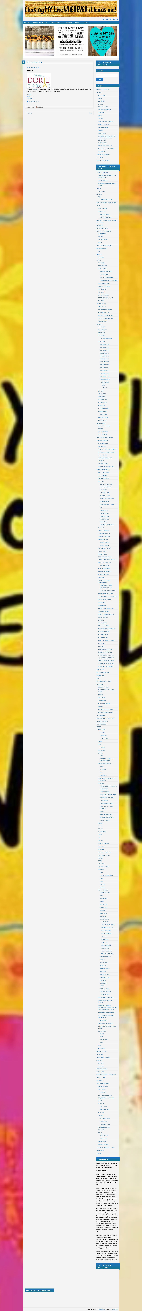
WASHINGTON (102, 1141)
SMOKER (102, 747)
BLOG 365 (101, 481)
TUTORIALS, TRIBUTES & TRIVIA (105, 1147)
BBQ (99, 744)
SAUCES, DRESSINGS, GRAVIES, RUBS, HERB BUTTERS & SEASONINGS (107, 138)
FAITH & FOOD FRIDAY (104, 548)
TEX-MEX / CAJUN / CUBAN (106, 149)
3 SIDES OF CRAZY (103, 687)
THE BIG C (101, 301)
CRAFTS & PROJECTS (56, 22)
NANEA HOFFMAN (105, 496)
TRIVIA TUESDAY (104, 513)
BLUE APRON (103, 898)
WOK (99, 1045)
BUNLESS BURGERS (107, 875)
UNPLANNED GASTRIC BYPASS (109, 280)
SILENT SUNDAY (104, 501)
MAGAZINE (103, 971)
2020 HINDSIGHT (103, 443)
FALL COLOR (103, 1106)
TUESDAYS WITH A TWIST (105, 652)
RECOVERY (99, 1054)
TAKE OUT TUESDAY (103, 632)
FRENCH (100, 823)
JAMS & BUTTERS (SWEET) (105, 121)
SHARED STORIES (103, 432)
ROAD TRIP (101, 1130)
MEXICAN (101, 849)
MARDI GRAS (102, 397)
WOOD (100, 242)
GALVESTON (103, 1138)
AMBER (98, 188)
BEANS (102, 1034)
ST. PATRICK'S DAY (103, 408)
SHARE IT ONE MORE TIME (105, 608)
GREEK (100, 835)
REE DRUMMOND (106, 945)
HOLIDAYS (99, 324)
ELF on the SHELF (105, 379)
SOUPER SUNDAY (103, 617)
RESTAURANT (104, 983)
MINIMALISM (100, 675)
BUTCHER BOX (104, 904)
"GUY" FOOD (104, 738)
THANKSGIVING (102, 411)
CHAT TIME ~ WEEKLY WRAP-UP (107, 449)
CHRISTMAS (101, 341)
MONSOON (103, 1092)
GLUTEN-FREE (102, 832)
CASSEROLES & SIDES (104, 110)
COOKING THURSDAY (102, 228)
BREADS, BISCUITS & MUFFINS (108, 786)
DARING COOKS (104, 545)
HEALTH (98, 260)
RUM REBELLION (104, 1109)
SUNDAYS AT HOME (103, 626)
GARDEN (98, 254)
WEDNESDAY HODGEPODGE (106, 663)
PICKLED (100, 858)
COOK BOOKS (103, 907)
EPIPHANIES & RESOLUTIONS (106, 452)
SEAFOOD (102, 887)
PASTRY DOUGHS (105, 820)
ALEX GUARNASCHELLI (108, 925)
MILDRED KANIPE (105, 1124)
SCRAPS (102, 986)
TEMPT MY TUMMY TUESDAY (106, 640)
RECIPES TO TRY (101, 1051)
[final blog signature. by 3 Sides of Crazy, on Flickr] (29, 96)
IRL (99, 251)
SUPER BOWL (100, 1072)
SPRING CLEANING (101, 1069)
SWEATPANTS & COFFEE (107, 504)
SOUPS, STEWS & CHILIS (105, 146)
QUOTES (100, 429)
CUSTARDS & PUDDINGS (106, 803)
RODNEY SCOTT (105, 948)
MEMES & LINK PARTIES (103, 470)
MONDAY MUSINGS (103, 574)
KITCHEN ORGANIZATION (105, 318)
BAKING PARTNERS (103, 478)
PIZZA (100, 861)
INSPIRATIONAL (101, 423)
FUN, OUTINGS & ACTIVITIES (106, 1098)
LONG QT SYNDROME (104, 286)
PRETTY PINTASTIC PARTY (105, 594)
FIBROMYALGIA (102, 266)
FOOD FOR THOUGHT (104, 426)
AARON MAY (104, 922)
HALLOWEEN (102, 394)
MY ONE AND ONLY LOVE (103, 681)
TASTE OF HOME (104, 989)
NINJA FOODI (103, 1020)
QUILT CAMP (101, 191)
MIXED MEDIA (102, 234)
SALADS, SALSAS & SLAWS (105, 998)
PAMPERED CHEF (105, 977)
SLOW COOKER (102, 143)
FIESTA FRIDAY (102, 551)
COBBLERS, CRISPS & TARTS (108, 795)
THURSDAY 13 (104, 510)
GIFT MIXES (104, 800)
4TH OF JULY (101, 327)
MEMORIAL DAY (102, 400)
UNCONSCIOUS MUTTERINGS (106, 658)
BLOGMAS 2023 (104, 370)
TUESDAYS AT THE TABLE (105, 649)
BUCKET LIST (102, 446)
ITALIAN (100, 118)
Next (90, 113)
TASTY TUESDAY (102, 637)
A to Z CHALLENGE (103, 472)
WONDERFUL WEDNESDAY (105, 666)
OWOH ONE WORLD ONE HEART (105, 718)
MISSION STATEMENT (104, 703)
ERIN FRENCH (105, 994)
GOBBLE (102, 960)
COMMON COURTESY (104, 533)
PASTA (102, 766)
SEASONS (99, 1060)
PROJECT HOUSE (103, 464)
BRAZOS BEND (104, 1136)
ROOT (101, 1042)
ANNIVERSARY (102, 330)
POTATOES (103, 769)
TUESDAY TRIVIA (104, 516)
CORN (101, 1037)
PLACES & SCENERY (104, 1127)
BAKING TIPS (102, 306)
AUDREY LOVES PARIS (106, 484)
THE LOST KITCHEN (105, 992)
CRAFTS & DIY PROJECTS (103, 231)
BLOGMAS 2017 (104, 353)
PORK (101, 881)
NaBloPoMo (101, 577)
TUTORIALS (85, 22)
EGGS (101, 756)
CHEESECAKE (105, 792)
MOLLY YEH (104, 942)
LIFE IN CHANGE (104, 274)
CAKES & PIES (104, 789)
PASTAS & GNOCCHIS (104, 855)
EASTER (100, 391)
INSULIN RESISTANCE (104, 283)
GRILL (100, 837)
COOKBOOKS (101, 211)
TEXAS (100, 1133)
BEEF (101, 872)
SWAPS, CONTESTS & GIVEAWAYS (106, 1075)
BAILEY (105, 388)
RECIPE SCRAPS (104, 565)
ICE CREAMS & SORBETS (107, 817)
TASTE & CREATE (101, 1077)
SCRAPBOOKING (102, 240)
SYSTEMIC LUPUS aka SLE (105, 298)
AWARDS (100, 695)
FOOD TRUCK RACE (106, 933)
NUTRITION (101, 292)
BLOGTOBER (101, 336)
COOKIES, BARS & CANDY (107, 798)
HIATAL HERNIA (102, 269)
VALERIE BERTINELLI (107, 954)
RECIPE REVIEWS (103, 890)
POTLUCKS (101, 864)
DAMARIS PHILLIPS (107, 927)
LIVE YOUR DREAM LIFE (105, 458)
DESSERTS (101, 112)
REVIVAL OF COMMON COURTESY (107, 597)
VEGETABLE (103, 775)
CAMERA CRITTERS (103, 531)
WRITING (98, 1153)
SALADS (100, 130)
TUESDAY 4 (101, 646)
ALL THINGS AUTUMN (106, 338)
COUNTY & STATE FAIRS (105, 1095)
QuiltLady (40, 107)
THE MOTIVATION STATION (105, 712)
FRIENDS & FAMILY (105, 957)
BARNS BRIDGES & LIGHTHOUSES (106, 203)
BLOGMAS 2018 (104, 356)
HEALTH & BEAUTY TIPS (105, 309)
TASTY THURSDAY (103, 634)
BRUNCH (100, 753)
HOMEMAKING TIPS (103, 312)
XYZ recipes (101, 1048)
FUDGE (102, 811)
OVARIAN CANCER (103, 295)
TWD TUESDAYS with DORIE (105, 655)
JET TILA (103, 936)
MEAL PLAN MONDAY (104, 568)
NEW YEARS (101, 405)
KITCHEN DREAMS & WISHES (104, 437)
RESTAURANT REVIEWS (103, 1057)
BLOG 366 (101, 528)
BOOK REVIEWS (102, 208)
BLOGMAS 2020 (104, 362)
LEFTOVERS (101, 846)
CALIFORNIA (101, 1089)
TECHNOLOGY (100, 1080)
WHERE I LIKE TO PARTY (40, 22)
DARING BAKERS (104, 542)
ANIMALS (99, 194)
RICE (101, 772)
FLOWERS (101, 257)
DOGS (99, 197)
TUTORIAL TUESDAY (105, 519)
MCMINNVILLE (104, 1121)
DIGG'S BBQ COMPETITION (104, 245)
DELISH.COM (103, 913)
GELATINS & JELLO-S (106, 814)
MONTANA (101, 1112)
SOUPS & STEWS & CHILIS (105, 1023)
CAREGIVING (101, 263)
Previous (29, 113)
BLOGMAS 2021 (104, 365)
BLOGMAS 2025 (104, 376)
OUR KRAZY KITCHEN (106, 588)
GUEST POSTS (102, 700)
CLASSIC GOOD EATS (106, 585)
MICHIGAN (101, 1104)
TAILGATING (103, 735)
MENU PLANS (100, 669)
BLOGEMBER (103, 414)
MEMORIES (101, 461)
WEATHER (101, 1066)
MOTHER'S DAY (102, 402)
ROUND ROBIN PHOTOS (104, 600)
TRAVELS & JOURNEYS (72, 22)
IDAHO (100, 1101)
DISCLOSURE (101, 698)
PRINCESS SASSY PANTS (107, 498)
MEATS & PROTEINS (104, 124)
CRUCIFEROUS (104, 1039)
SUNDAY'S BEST (102, 623)
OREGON (100, 1115)
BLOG (101, 896)
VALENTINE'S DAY (103, 417)
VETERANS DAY (102, 420)
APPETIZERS (102, 95)
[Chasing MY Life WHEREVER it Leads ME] (71, 9)
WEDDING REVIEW (103, 1144)
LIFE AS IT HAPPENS (102, 440)
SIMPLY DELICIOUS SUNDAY (107, 591)
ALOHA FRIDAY (102, 475)
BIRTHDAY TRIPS (103, 1086)
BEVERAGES (101, 101)
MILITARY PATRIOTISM (102, 672)
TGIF (101, 507)
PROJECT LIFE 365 (101, 724)
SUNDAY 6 (101, 620)
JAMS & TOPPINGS (103, 843)
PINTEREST (103, 980)
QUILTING (100, 237)
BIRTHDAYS (101, 333)
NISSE (103, 385)
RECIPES (27, 22)
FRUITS (100, 115)
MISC (97, 678)
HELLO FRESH (104, 963)
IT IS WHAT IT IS (102, 455)
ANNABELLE (105, 382)
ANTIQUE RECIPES (105, 893)
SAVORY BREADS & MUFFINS (106, 1012)
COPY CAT (103, 910)
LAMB (101, 878)
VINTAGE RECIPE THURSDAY (106, 661)
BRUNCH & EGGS (103, 107)
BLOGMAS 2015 (104, 347)
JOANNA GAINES (104, 968)
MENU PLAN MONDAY (104, 571)
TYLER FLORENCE (106, 951)
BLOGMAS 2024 (104, 373)
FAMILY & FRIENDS (101, 248)
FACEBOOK (103, 916)
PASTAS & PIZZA (103, 127)
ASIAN (100, 98)
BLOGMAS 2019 (104, 359)
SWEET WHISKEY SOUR (106, 200)
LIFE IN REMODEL (103, 180)
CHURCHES (99, 225)
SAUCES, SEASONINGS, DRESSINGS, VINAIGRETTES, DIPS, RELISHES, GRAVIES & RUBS (107, 1007)
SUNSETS (100, 1063)
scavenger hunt (102, 605)
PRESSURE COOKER (103, 867)
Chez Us (35, 89)
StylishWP (115, 1309)
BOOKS (98, 206)
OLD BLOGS (99, 684)
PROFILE (100, 706)
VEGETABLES (102, 151)
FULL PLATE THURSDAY (105, 557)
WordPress (102, 1309)
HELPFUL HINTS (101, 304)
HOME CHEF (103, 965)
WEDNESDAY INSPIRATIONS (106, 466)
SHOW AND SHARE (103, 611)
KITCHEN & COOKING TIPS (105, 315)
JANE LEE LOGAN (105, 493)
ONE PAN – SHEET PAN (104, 852)
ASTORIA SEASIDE (105, 1118)
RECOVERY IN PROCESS (106, 277)
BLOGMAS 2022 (104, 368)
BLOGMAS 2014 (104, 344)
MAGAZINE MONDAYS (104, 563)
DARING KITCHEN (103, 539)
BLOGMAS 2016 (104, 350)
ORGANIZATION (102, 321)
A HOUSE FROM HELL (102, 172)
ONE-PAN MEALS (101, 715)
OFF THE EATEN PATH (106, 217)
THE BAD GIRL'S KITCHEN (105, 709)
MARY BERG (104, 939)
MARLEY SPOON (104, 974)
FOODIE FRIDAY (102, 554)
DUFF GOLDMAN (104, 214)
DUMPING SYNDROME (106, 271)
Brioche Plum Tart (34, 62)
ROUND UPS (101, 602)
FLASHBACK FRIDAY (106, 487)
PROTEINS (101, 869)
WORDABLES (103, 522)
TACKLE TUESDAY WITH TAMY (106, 629)
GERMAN (100, 829)
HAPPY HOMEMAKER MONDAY (107, 560)
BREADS (100, 104)
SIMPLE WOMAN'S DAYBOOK (106, 614)
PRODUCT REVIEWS (102, 721)
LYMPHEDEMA (102, 289)
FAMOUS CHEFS (104, 919)
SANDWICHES (102, 133)
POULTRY (102, 884)
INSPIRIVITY (103, 490)
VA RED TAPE (100, 1150)
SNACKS (102, 732)
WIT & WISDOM (102, 435)
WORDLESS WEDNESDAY (107, 525)
